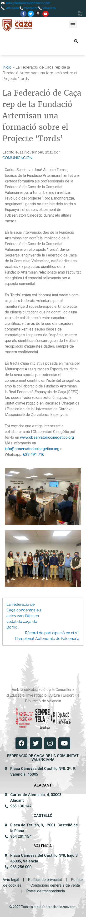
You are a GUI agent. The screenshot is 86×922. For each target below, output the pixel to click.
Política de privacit (43, 879)
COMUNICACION (17, 158)
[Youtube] (45, 14)
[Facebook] (21, 743)
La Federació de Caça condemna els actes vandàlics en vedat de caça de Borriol (23, 615)
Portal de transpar (41, 891)
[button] (73, 24)
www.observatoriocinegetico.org (47, 437)
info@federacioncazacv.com (27, 3)
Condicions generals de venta (55, 885)
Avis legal (11, 879)
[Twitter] (31, 14)
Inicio (6, 67)
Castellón (30, 8)
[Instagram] (38, 14)
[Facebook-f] (23, 14)
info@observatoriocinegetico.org (32, 449)
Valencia (49, 8)
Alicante (12, 8)
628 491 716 (33, 454)
